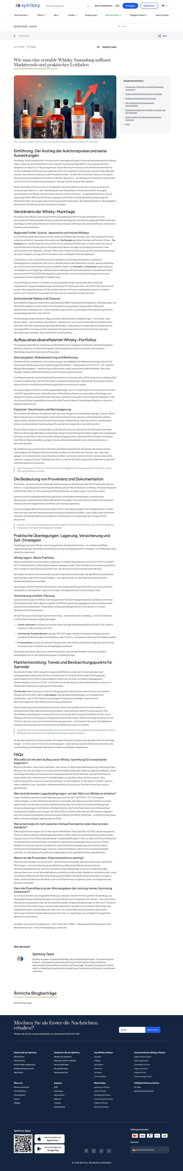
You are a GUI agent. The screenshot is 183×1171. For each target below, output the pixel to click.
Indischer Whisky (101, 1103)
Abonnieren (152, 1029)
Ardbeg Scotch (140, 1072)
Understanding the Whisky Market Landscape (143, 94)
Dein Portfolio (162, 15)
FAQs (127, 124)
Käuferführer (19, 1057)
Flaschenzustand (61, 1072)
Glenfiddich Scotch (142, 1064)
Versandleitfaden (61, 1068)
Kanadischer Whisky (102, 1095)
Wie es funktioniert (103, 5)
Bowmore (98, 1068)
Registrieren (149, 5)
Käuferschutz (19, 1060)
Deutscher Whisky (101, 1107)
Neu (56, 15)
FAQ (117, 5)
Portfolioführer (20, 1091)
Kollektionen (91, 15)
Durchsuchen (20, 15)
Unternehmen (19, 1095)
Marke (40, 15)
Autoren (33, 26)
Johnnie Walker (100, 1076)
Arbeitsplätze (59, 1107)
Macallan (97, 1057)
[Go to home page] (28, 5)
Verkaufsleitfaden (61, 1064)
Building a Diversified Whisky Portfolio (140, 98)
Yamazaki (98, 1072)
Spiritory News (21, 26)
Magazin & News (137, 15)
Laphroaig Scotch (141, 1060)
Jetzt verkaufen (112, 15)
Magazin (17, 1103)
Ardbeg (97, 1060)
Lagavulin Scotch (141, 1068)
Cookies (57, 1103)
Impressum (58, 1091)
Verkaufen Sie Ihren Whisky (65, 1060)
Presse (17, 1099)
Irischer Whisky (100, 1091)
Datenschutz (59, 1095)
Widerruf (57, 1099)
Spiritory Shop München (144, 1091)
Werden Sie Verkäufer (63, 1057)
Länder (71, 15)
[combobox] (143, 26)
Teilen (164, 36)
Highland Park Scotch (142, 1057)
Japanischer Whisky (102, 1087)
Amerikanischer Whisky (103, 1099)
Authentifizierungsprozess (24, 1064)
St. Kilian (137, 1087)
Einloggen (130, 5)
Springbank (98, 1064)
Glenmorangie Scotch (143, 1076)
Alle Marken (18, 1072)
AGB (56, 1087)
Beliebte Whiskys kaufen (24, 1068)
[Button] (86, 1151)
